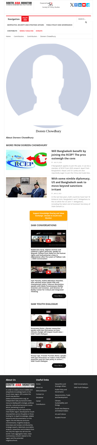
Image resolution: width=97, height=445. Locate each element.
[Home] (19, 4)
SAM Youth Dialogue (44, 304)
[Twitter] (72, 5)
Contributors (19, 36)
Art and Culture (60, 414)
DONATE (39, 31)
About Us (39, 387)
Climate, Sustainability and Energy (61, 403)
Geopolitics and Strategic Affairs (60, 385)
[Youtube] (84, 5)
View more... (59, 296)
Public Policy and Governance (59, 25)
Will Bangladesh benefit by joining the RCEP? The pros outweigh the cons (68, 154)
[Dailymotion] (88, 5)
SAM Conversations (81, 384)
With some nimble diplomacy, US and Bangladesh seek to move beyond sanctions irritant (70, 184)
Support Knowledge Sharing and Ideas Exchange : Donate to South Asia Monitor (48, 215)
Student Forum (60, 417)
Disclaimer (39, 397)
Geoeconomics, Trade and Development (62, 396)
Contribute (12, 31)
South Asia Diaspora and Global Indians (62, 409)
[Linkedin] (80, 5)
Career (38, 401)
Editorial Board (41, 391)
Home (8, 36)
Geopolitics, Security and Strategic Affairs (25, 25)
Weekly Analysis (26, 31)
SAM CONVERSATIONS (43, 225)
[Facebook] (76, 5)
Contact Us (40, 394)
